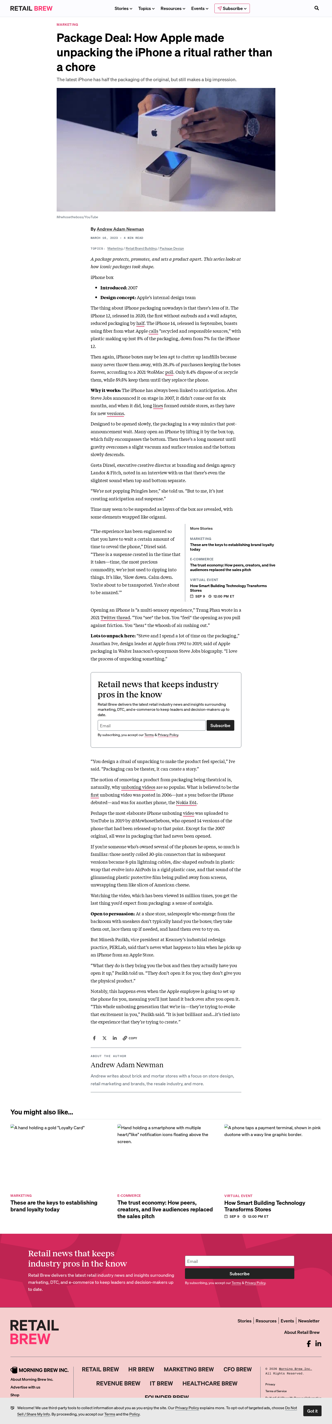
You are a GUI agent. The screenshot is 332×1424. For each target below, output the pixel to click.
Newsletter (309, 1320)
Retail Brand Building (141, 248)
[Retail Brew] (100, 1369)
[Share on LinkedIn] (114, 1038)
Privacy (270, 1384)
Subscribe (220, 725)
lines (158, 405)
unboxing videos (138, 787)
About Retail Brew (302, 1332)
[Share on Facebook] (94, 1038)
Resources (171, 8)
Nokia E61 (186, 802)
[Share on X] (104, 1038)
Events (198, 8)
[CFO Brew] (238, 1369)
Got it (312, 1411)
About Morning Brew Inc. (31, 1379)
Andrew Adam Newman (120, 229)
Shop (14, 1394)
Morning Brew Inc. (295, 1369)
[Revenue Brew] (118, 1383)
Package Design (172, 248)
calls (153, 331)
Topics (144, 8)
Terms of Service (276, 1391)
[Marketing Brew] (189, 1369)
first (95, 794)
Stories (122, 8)
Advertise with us (25, 1386)
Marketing (115, 248)
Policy (134, 1413)
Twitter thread (115, 617)
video (188, 813)
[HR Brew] (141, 1369)
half (140, 323)
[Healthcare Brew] (210, 1383)
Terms (109, 1413)
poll (169, 372)
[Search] (317, 8)
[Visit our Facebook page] (309, 1343)
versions (115, 413)
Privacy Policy (187, 1407)
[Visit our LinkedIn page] (318, 1343)
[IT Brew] (161, 1383)
